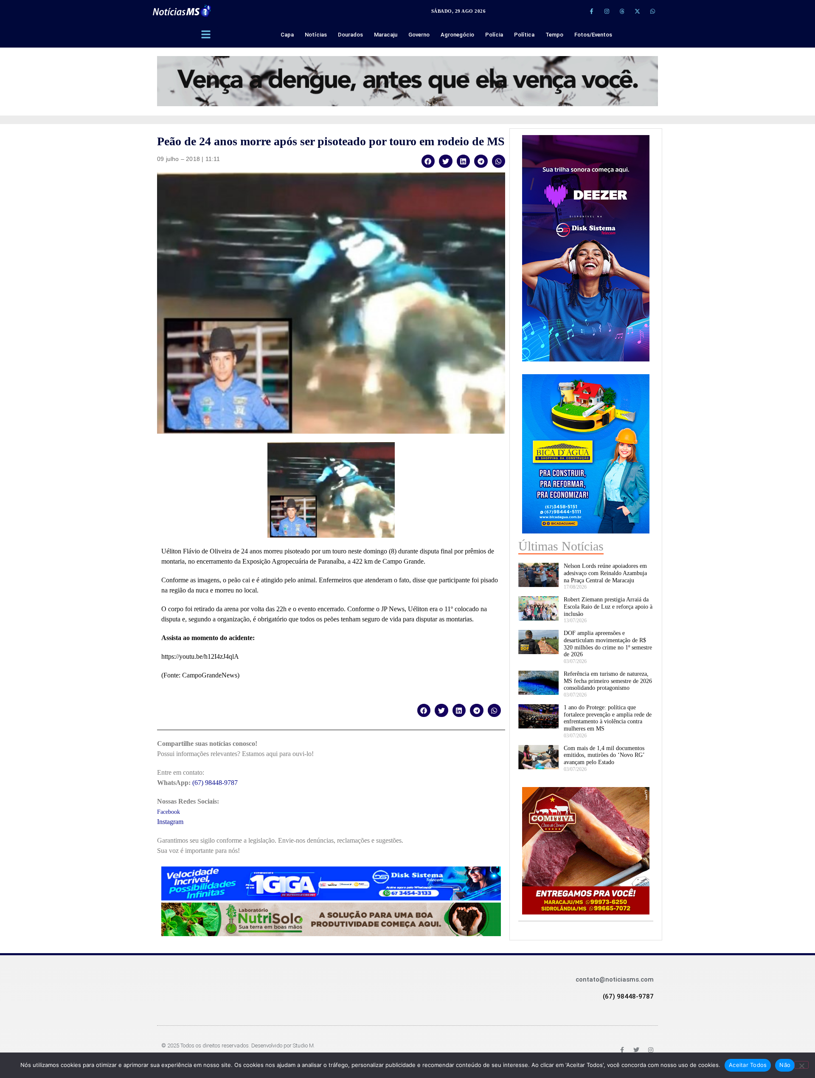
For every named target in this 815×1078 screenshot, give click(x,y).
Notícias (316, 34)
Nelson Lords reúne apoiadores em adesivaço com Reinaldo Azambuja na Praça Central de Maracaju (605, 573)
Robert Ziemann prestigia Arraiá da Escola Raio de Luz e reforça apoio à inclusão (608, 606)
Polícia (494, 34)
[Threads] (621, 11)
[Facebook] (622, 1050)
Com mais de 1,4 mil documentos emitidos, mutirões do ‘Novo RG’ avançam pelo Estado (604, 755)
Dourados (350, 34)
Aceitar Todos (748, 1064)
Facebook (168, 812)
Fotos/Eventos (593, 34)
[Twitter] (636, 1050)
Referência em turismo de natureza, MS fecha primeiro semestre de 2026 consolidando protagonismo (608, 681)
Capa (287, 34)
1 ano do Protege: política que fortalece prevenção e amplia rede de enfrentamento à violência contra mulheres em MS (608, 718)
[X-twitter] (637, 11)
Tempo (554, 34)
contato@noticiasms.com (615, 979)
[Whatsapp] (652, 11)
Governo (419, 34)
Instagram (170, 821)
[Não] (801, 1065)
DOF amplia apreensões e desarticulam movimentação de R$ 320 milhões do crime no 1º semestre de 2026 (608, 644)
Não (784, 1064)
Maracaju (385, 34)
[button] (428, 161)
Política (524, 34)
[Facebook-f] (591, 11)
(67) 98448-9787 (215, 782)
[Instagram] (606, 11)
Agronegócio (457, 34)
